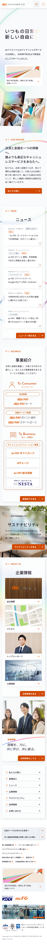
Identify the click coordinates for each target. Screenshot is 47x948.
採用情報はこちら (28, 758)
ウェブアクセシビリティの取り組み (14, 849)
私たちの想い (14, 190)
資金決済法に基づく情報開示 (12, 857)
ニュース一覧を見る (27, 335)
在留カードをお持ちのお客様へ (16, 830)
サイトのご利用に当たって (27, 845)
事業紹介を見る (29, 498)
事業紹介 (13, 778)
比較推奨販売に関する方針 (24, 861)
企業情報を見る (29, 693)
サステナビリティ (17, 798)
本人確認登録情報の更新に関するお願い (20, 837)
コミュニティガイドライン (11, 853)
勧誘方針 (29, 857)
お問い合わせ (36, 4)
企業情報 (13, 791)
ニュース (13, 785)
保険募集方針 (6, 861)
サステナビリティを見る (25, 546)
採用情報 (13, 804)
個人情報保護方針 (8, 845)
